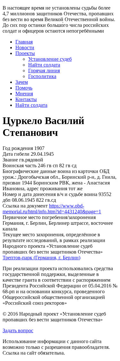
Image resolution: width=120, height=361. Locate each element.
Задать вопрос (18, 330)
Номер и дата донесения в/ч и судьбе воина (50, 194)
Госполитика (42, 76)
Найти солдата (44, 64)
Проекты (25, 53)
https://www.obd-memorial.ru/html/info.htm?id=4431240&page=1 (52, 208)
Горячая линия (44, 70)
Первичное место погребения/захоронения (49, 217)
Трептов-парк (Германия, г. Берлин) (41, 257)
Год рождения (18, 148)
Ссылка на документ (25, 205)
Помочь (23, 87)
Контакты (26, 99)
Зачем (21, 82)
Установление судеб (50, 59)
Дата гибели (16, 154)
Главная (24, 41)
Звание (10, 159)
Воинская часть (19, 165)
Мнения (24, 93)
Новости (24, 47)
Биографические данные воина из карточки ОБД (56, 171)
